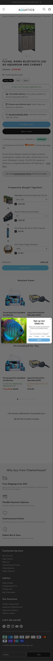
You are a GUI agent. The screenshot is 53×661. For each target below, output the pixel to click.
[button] (44, 9)
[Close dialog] (50, 319)
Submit (39, 340)
